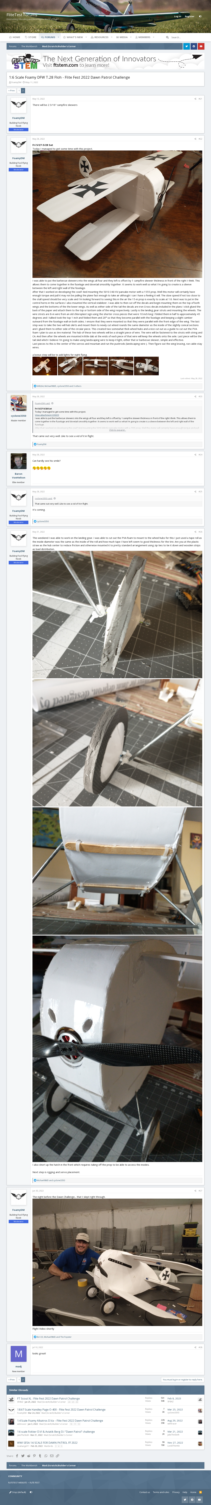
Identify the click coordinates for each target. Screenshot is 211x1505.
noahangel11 (23, 1446)
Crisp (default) (18, 1492)
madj (18, 1366)
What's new (75, 37)
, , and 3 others (59, 386)
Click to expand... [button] (117, 430)
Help (185, 1492)
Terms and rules (161, 1492)
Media (124, 37)
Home (16, 37)
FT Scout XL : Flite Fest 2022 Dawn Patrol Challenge (48, 1398)
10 (71, 1424)
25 (73, 1402)
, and (54, 1337)
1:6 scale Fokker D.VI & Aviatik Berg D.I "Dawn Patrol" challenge (56, 1431)
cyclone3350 (18, 415)
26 (77, 1402)
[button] (58, 37)
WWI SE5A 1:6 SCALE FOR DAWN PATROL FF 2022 (47, 1443)
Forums (50, 37)
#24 (200, 454)
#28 (200, 1347)
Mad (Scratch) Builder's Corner (51, 1402)
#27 (200, 1190)
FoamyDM (16, 82)
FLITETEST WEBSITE (17, 1482)
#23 (200, 396)
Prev (12, 90)
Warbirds (48, 1446)
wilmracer (21, 1424)
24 (69, 1402)
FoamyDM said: (42, 403)
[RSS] (200, 1492)
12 (79, 1424)
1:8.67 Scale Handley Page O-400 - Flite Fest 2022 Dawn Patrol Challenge (61, 1409)
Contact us (144, 1492)
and (51, 1180)
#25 (200, 491)
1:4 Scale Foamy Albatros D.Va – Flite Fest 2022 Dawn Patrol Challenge (60, 1420)
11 (75, 1424)
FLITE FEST (35, 1482)
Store (32, 37)
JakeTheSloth (23, 1435)
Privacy (176, 1492)
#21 (200, 98)
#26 (200, 531)
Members (144, 37)
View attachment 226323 (47, 415)
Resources (101, 37)
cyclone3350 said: (43, 498)
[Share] (195, 99)
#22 (200, 138)
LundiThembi (173, 1445)
